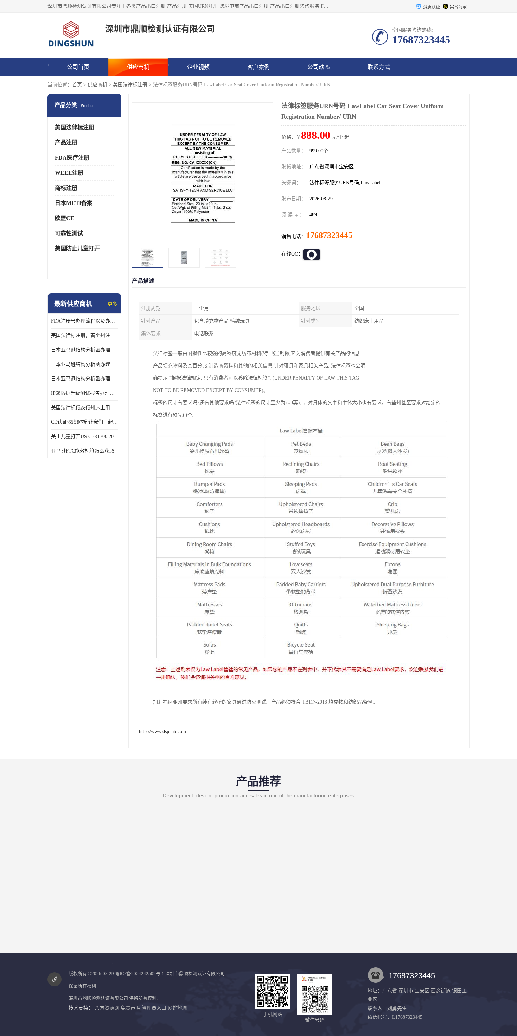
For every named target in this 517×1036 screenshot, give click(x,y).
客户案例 (258, 67)
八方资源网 (107, 1008)
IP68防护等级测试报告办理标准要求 (84, 393)
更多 (112, 304)
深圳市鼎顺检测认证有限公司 (195, 973)
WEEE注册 (69, 173)
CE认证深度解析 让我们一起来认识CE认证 (84, 422)
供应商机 (138, 67)
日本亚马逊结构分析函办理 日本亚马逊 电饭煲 (84, 349)
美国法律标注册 (130, 84)
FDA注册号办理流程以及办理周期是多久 (84, 321)
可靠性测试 (69, 233)
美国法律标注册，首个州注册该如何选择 (84, 335)
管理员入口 (154, 1008)
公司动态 (318, 67)
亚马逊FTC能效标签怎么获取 (82, 451)
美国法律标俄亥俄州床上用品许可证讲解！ (84, 407)
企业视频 (198, 67)
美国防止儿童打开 (77, 248)
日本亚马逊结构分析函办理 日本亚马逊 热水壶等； (84, 364)
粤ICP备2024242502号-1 (139, 973)
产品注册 (66, 142)
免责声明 (130, 1008)
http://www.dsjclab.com (162, 731)
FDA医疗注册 (72, 158)
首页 (77, 84)
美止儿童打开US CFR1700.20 (82, 436)
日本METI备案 (73, 203)
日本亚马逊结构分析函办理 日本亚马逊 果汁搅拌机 (84, 378)
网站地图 (177, 1008)
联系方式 (379, 67)
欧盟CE (64, 218)
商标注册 (66, 188)
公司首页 (78, 67)
